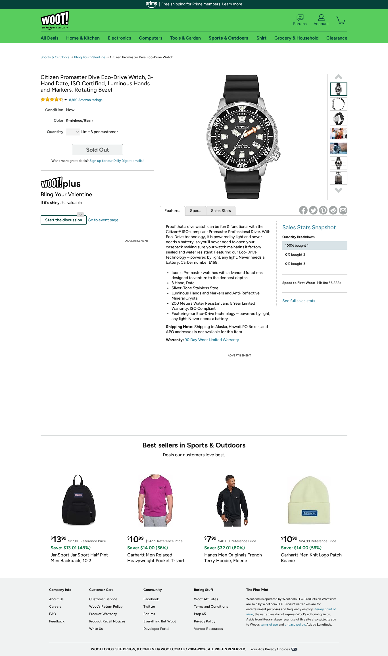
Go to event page (103, 220)
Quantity (55, 131)
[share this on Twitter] (313, 210)
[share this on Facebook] (303, 210)
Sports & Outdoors (55, 57)
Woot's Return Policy (105, 606)
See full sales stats (298, 300)
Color (58, 120)
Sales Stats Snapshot (309, 227)
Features (172, 210)
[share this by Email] (343, 210)
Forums (300, 23)
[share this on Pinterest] (323, 210)
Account (321, 23)
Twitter (149, 606)
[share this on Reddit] (333, 210)
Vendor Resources (208, 629)
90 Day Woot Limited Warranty (212, 339)
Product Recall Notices (107, 621)
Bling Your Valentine (89, 57)
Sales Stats (221, 210)
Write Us (96, 629)
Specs (195, 210)
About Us (56, 599)
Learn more (232, 4)
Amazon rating (86, 100)
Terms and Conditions (211, 606)
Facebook (151, 599)
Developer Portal (156, 629)
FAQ (52, 614)
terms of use (269, 624)
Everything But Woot (159, 621)
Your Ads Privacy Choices (270, 649)
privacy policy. (295, 624)
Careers (55, 606)
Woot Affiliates (206, 599)
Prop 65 (200, 614)
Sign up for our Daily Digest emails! (116, 161)
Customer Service (103, 599)
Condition (54, 110)
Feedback (56, 621)
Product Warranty (103, 614)
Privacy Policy (204, 621)
